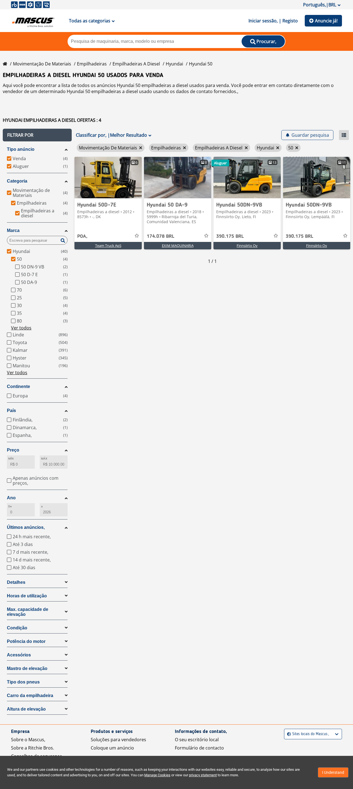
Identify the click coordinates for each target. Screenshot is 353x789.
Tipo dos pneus (23, 682)
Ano (11, 497)
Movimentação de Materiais (42, 64)
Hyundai (174, 64)
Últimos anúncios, (26, 527)
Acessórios (19, 655)
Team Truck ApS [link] (108, 245)
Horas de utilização (27, 595)
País (11, 410)
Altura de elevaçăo (26, 709)
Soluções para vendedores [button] (118, 740)
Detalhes (16, 582)
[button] (37, 135)
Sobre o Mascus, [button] (28, 740)
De (10, 506)
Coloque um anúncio (112, 748)
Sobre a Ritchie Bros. (32, 748)
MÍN (11, 458)
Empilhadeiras (92, 64)
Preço (13, 450)
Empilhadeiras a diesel (136, 64)
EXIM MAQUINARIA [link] (178, 245)
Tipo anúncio (20, 149)
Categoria (17, 181)
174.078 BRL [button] (160, 236)
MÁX (44, 458)
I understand (333, 772)
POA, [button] (82, 236)
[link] (108, 177)
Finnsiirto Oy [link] (247, 245)
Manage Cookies (157, 775)
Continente (18, 386)
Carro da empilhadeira (30, 695)
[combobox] (287, 734)
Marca (13, 230)
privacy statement (203, 775)
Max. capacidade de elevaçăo (27, 612)
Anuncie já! (326, 21)
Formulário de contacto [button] (199, 748)
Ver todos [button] (21, 328)
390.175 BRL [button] (230, 236)
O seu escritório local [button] (197, 740)
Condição (17, 628)
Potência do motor (26, 641)
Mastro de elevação (27, 668)
